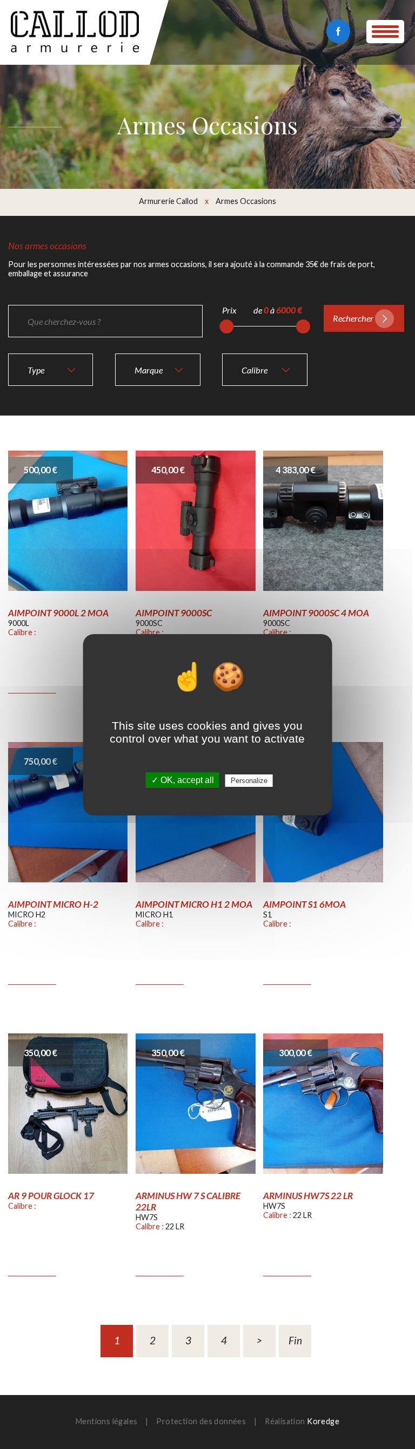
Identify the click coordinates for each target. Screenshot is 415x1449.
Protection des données (201, 1421)
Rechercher (353, 318)
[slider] (226, 326)
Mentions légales (106, 1421)
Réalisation (302, 1421)
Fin (295, 1340)
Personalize (249, 781)
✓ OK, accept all (182, 780)
